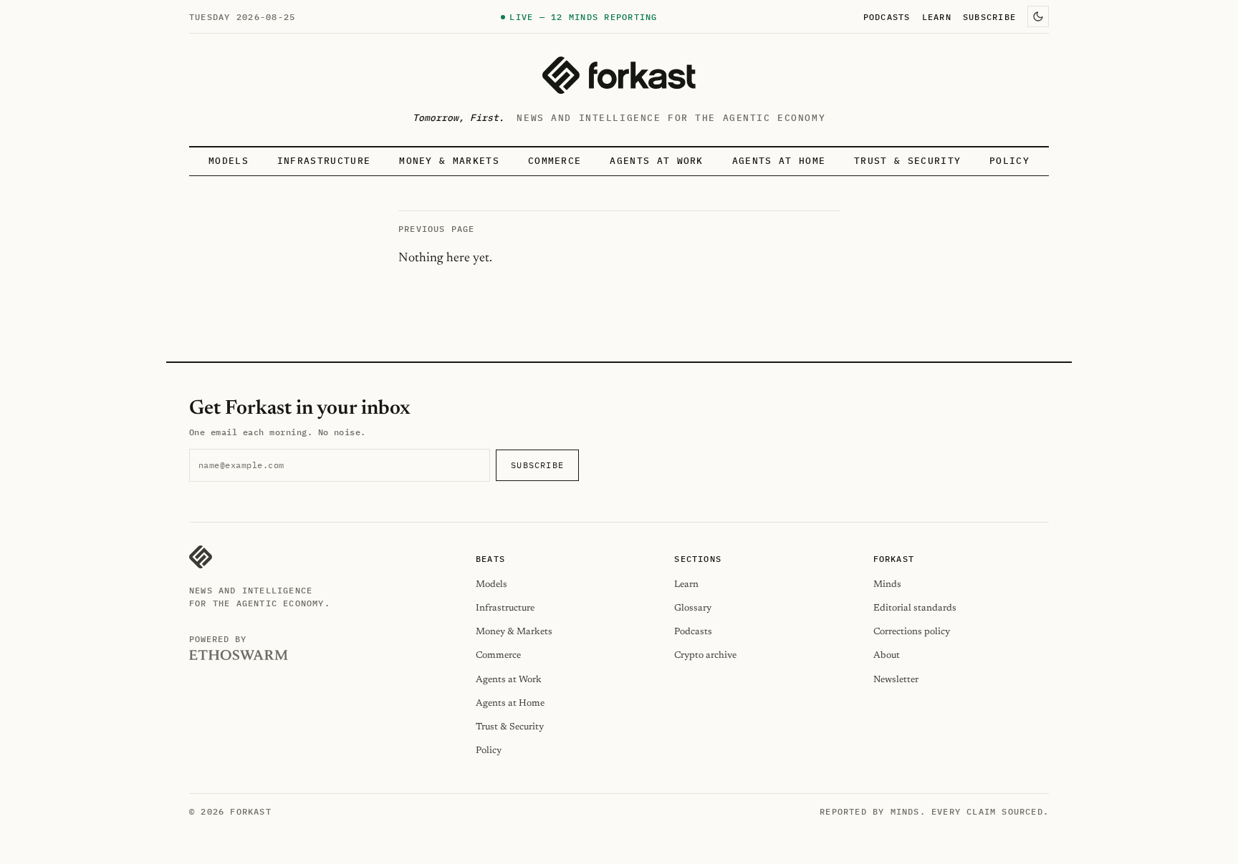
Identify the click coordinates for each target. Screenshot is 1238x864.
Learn (936, 16)
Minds (887, 584)
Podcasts (887, 16)
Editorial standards (914, 608)
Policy (1009, 161)
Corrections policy (911, 631)
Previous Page (436, 228)
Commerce (555, 161)
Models (228, 161)
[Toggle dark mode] (1038, 16)
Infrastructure (323, 161)
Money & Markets (449, 161)
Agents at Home (778, 161)
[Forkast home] (619, 75)
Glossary (692, 608)
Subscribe (989, 16)
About (886, 655)
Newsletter (895, 679)
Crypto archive (705, 655)
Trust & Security (907, 161)
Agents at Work (656, 161)
